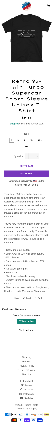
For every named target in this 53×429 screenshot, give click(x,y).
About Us (26, 374)
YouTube (28, 398)
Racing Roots (31, 405)
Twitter (28, 385)
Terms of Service (26, 370)
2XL (40, 140)
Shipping (14, 123)
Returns (26, 361)
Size (26, 134)
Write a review (26, 321)
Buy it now (26, 173)
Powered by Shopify (26, 408)
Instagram (28, 394)
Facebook (27, 381)
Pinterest (28, 389)
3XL (26, 146)
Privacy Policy (26, 366)
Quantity (18, 156)
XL (32, 140)
